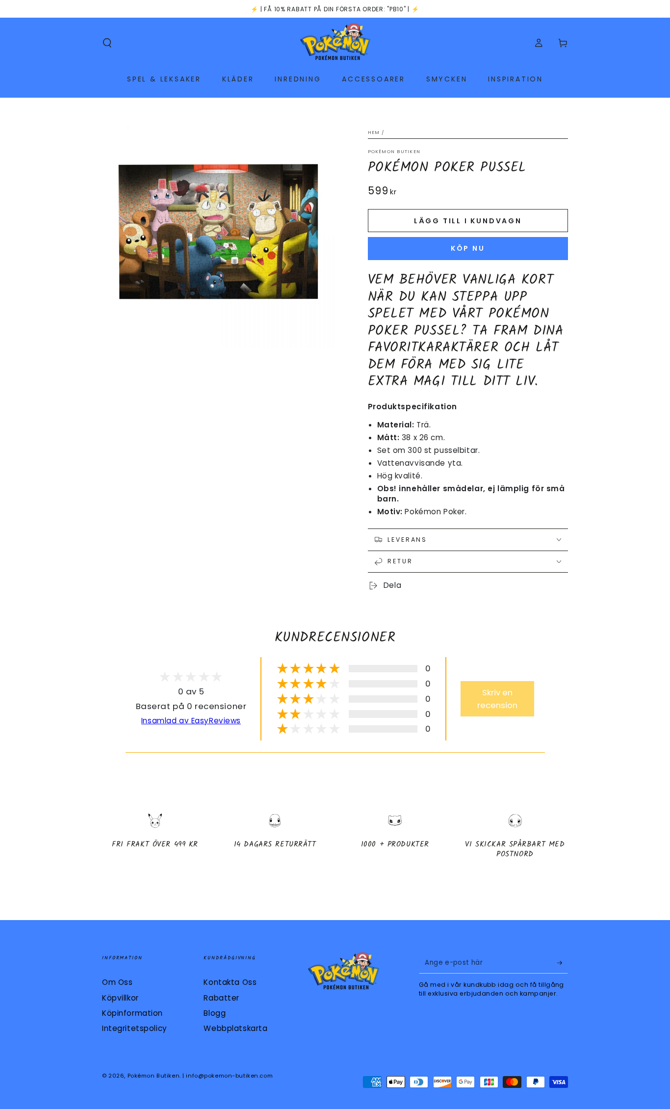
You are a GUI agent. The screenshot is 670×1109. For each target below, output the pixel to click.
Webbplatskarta (235, 1028)
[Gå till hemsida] (335, 43)
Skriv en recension (497, 699)
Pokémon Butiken (394, 151)
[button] (107, 43)
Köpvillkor (120, 998)
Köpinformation (132, 1013)
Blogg (215, 1013)
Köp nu (468, 248)
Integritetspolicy (134, 1028)
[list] (335, 840)
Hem (374, 132)
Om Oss (117, 982)
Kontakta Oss (230, 982)
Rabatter (221, 998)
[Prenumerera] (562, 962)
